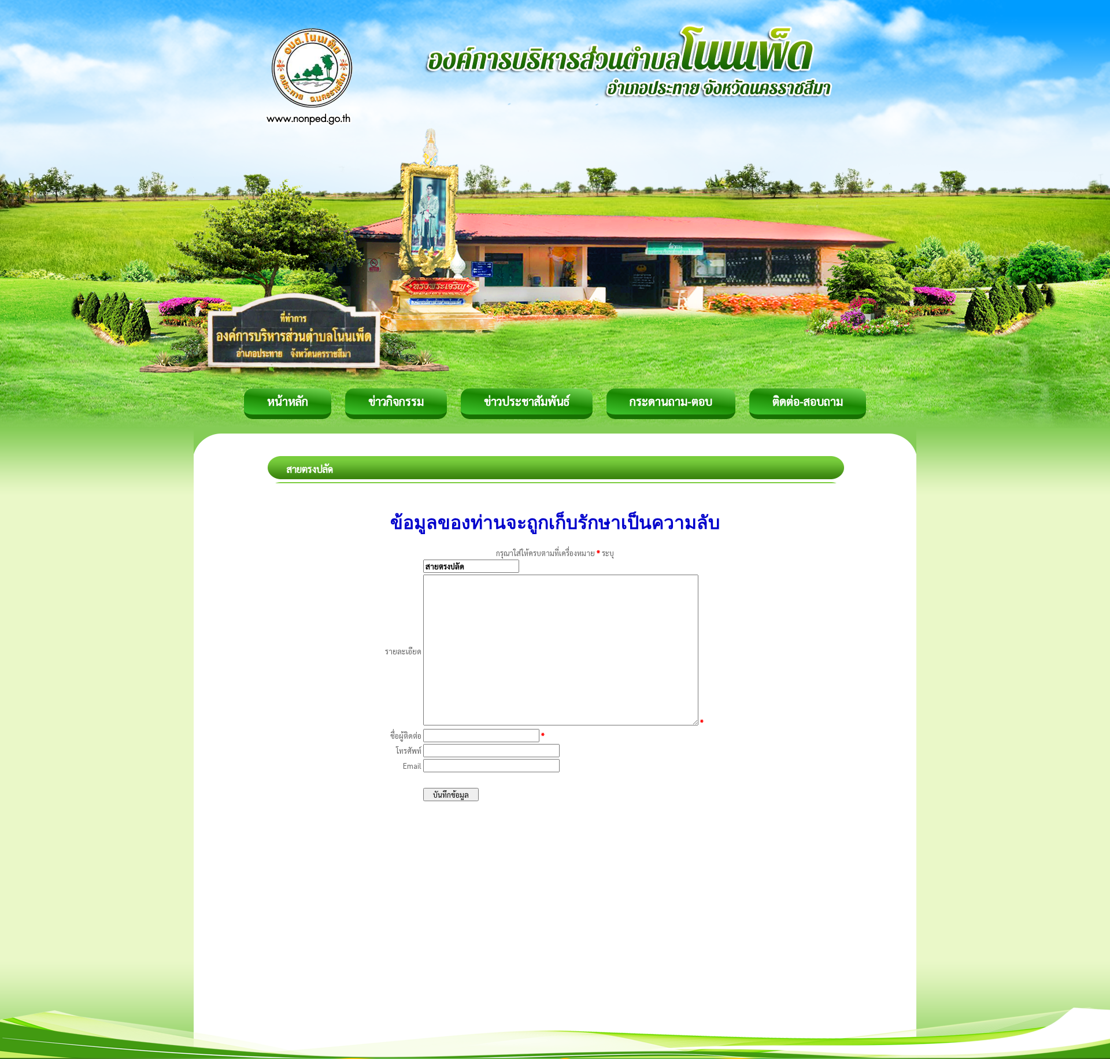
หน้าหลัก (287, 401)
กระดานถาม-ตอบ (671, 401)
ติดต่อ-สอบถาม (807, 401)
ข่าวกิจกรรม (396, 401)
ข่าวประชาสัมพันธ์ (526, 401)
